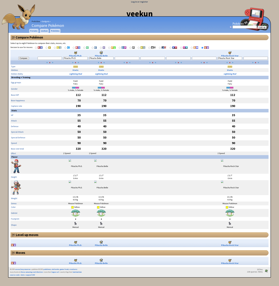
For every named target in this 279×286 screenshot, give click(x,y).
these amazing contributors (32, 272)
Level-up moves (27, 235)
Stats (14, 110)
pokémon (47, 269)
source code (15, 275)
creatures (73, 269)
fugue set (55, 272)
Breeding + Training (20, 77)
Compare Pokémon (29, 37)
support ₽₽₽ (30, 275)
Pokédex (36, 21)
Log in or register (139, 1)
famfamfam (77, 272)
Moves (20, 253)
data (22, 275)
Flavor (14, 157)
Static (75, 70)
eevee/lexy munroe (23, 269)
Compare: (24, 58)
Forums (33, 31)
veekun (139, 13)
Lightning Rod (75, 74)
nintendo (55, 269)
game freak (64, 269)
